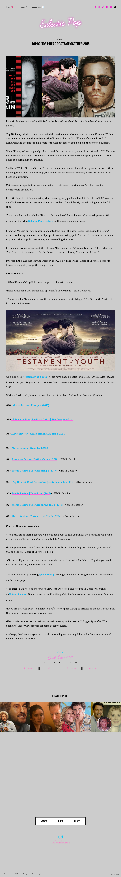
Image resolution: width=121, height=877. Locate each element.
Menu (23, 7)
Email (93, 668)
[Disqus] (60, 787)
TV (76, 663)
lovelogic (38, 874)
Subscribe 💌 (38, 7)
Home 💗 (9, 7)
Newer (44, 821)
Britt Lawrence (61, 657)
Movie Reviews (59, 663)
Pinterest (72, 668)
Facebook (28, 668)
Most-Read (48, 663)
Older (77, 821)
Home (61, 821)
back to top (114, 874)
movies (70, 663)
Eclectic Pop (61, 23)
